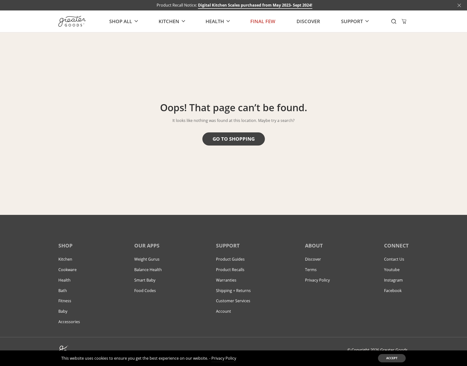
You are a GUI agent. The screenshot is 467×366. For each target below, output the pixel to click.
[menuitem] (123, 21)
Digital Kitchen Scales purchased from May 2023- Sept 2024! (255, 5)
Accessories (69, 321)
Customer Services (233, 300)
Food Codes (145, 290)
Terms (311, 269)
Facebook (393, 290)
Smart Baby (144, 280)
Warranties (226, 280)
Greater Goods (394, 350)
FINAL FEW (262, 21)
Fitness (64, 300)
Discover (308, 21)
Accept (391, 358)
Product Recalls (230, 269)
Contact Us (394, 259)
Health (64, 280)
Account (223, 311)
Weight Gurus (147, 259)
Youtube (392, 269)
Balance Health (148, 269)
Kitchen (65, 259)
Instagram (393, 280)
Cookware (67, 269)
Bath (62, 290)
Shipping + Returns (233, 290)
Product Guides (230, 259)
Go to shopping (234, 139)
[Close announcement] (459, 5)
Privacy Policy (317, 280)
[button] (393, 21)
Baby (62, 311)
